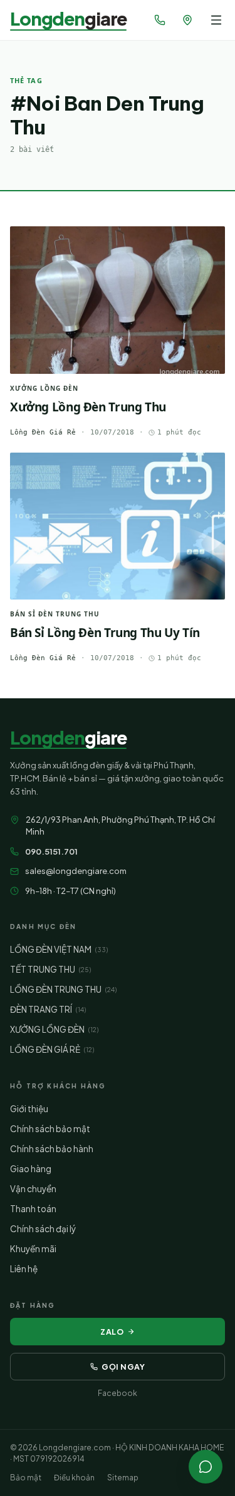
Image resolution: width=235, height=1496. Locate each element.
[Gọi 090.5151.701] (159, 20)
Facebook (117, 1393)
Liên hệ (24, 1268)
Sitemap (122, 1477)
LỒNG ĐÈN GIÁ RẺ (52, 1049)
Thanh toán (33, 1208)
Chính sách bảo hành (51, 1148)
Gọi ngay (123, 1367)
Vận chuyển (33, 1188)
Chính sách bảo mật (50, 1128)
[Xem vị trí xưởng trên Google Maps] (187, 20)
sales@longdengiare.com (76, 871)
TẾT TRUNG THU (50, 969)
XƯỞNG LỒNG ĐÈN (54, 1029)
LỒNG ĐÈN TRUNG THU (63, 989)
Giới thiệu (29, 1108)
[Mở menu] (216, 20)
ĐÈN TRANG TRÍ (48, 1009)
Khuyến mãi (33, 1248)
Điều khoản (74, 1477)
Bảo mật (25, 1477)
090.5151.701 (51, 851)
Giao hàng (30, 1168)
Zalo (111, 1332)
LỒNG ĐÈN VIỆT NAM (59, 949)
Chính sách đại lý (43, 1228)
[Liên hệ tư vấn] (205, 1466)
